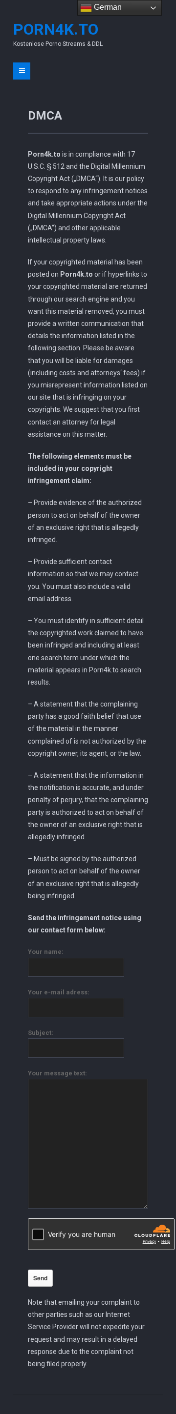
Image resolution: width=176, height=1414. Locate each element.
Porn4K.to (55, 29)
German (107, 7)
